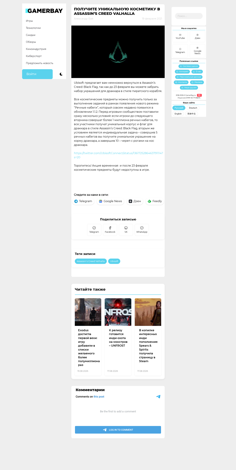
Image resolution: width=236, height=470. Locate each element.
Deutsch (193, 107)
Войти (31, 74)
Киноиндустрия (36, 49)
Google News (113, 201)
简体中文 (191, 113)
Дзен (137, 201)
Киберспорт (34, 56)
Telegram (85, 201)
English (178, 113)
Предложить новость (39, 63)
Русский (179, 107)
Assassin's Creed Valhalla (91, 261)
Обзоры (31, 41)
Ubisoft (114, 261)
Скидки (30, 35)
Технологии (33, 28)
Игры (29, 20)
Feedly (157, 201)
